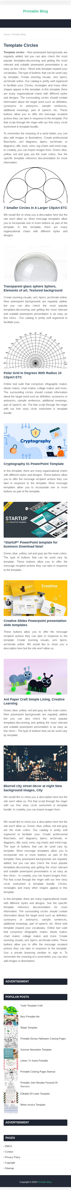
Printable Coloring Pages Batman (37, 1071)
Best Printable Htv (30, 1016)
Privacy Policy (12, 1157)
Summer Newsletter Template (36, 1049)
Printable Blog (35, 11)
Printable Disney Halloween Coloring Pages (43, 1038)
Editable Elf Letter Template (35, 1093)
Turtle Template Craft (31, 1005)
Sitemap (9, 1168)
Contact (9, 1151)
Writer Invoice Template (32, 1104)
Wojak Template (28, 1027)
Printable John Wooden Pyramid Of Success (39, 1084)
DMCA (8, 1146)
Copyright (10, 1162)
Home (7, 34)
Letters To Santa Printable (34, 1060)
